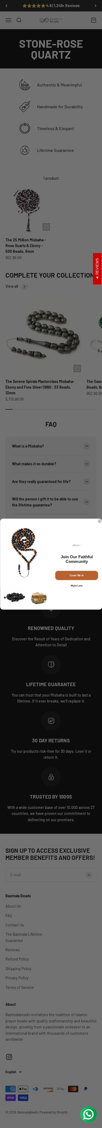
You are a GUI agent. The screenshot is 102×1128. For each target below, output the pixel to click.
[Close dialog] (99, 521)
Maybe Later (76, 585)
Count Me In (76, 575)
